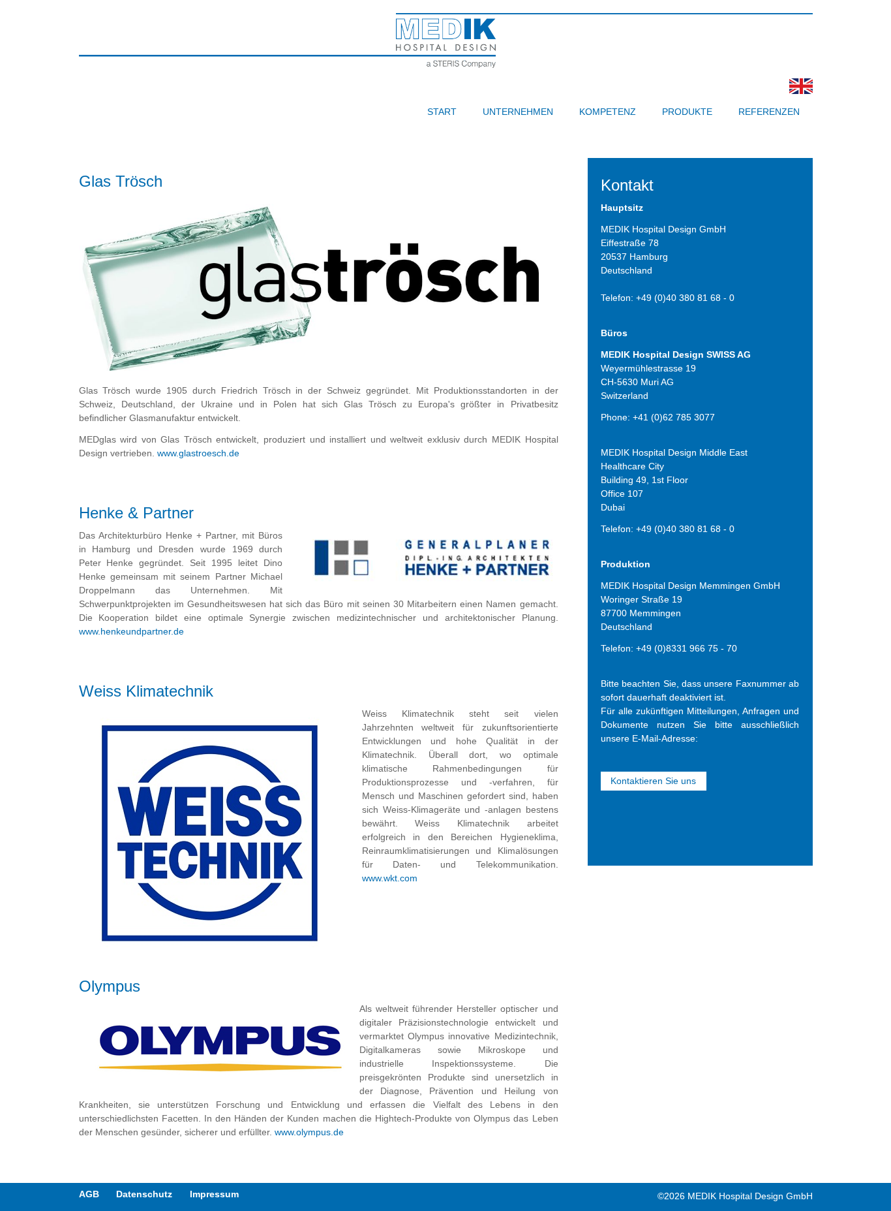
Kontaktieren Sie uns (653, 781)
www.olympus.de (309, 1132)
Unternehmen (518, 111)
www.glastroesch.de (198, 453)
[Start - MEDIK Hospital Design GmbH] (801, 91)
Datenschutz (144, 1194)
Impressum (214, 1194)
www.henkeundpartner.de (131, 631)
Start (442, 111)
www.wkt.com (389, 878)
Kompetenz (607, 111)
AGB (89, 1194)
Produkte (687, 111)
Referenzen (769, 111)
